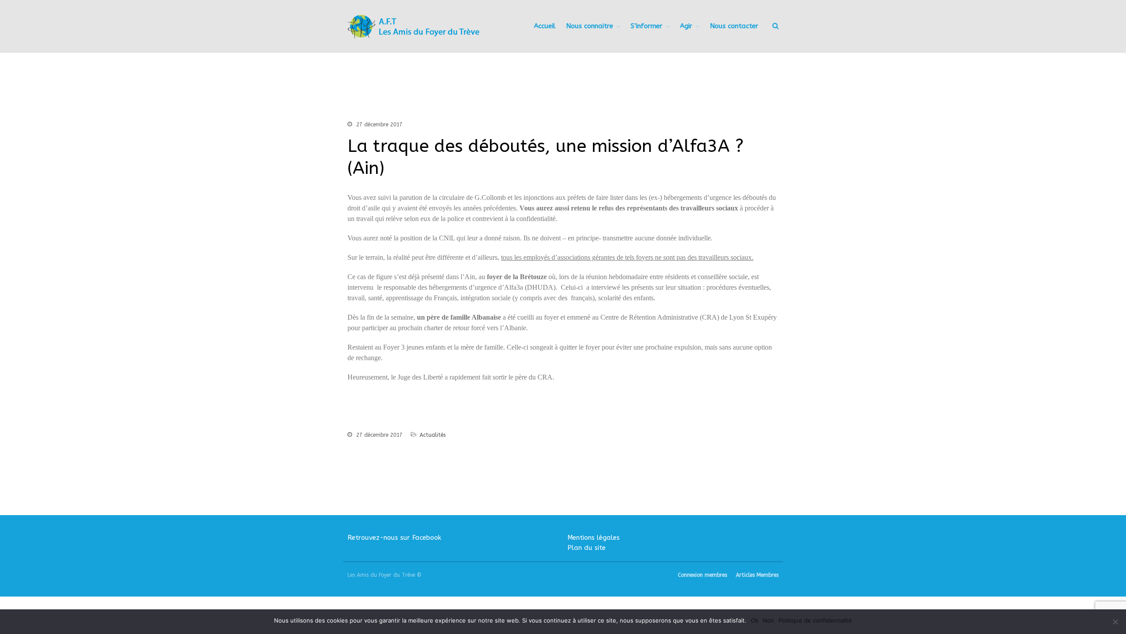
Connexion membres (702, 575)
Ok (754, 620)
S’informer (646, 26)
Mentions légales (593, 538)
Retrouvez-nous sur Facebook (394, 538)
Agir (686, 26)
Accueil (545, 26)
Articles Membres (757, 575)
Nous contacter (734, 26)
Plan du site (586, 548)
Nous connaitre (589, 26)
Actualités (433, 435)
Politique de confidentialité (815, 620)
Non (768, 620)
